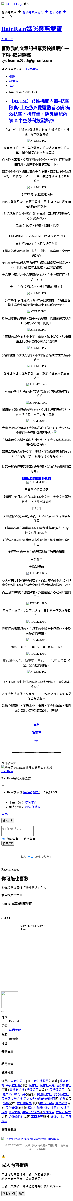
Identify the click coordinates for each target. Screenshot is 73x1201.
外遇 (6, 1103)
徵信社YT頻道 (31, 1112)
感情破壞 (61, 1103)
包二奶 (7, 1094)
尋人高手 (20, 1094)
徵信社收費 (41, 1081)
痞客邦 (27, 792)
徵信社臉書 (35, 1107)
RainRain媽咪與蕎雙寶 (31, 28)
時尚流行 (31, 802)
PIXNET (17, 1145)
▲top (4, 813)
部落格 (13, 81)
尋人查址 (30, 1098)
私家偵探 (15, 1112)
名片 (12, 85)
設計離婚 (12, 1107)
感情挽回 (48, 1112)
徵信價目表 (24, 1103)
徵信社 (33, 1085)
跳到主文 (7, 39)
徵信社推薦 (63, 1112)
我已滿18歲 (9, 1193)
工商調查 (37, 1116)
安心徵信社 (61, 1094)
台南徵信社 (63, 1085)
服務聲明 (41, 1149)
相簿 (12, 76)
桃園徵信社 (44, 1094)
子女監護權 (13, 1085)
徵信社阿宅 (51, 1107)
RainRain (7, 771)
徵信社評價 (46, 1103)
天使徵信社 (17, 1089)
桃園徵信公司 (16, 1081)
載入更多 (8, 820)
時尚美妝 (32, 69)
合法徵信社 (16, 1116)
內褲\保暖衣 (32, 807)
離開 (21, 1193)
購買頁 (36, 732)
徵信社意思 (47, 1085)
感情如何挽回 (46, 1098)
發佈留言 (8, 843)
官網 (36, 724)
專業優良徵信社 (11, 1098)
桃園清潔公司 (56, 1089)
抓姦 (62, 1098)
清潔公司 (33, 1089)
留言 (36, 792)
